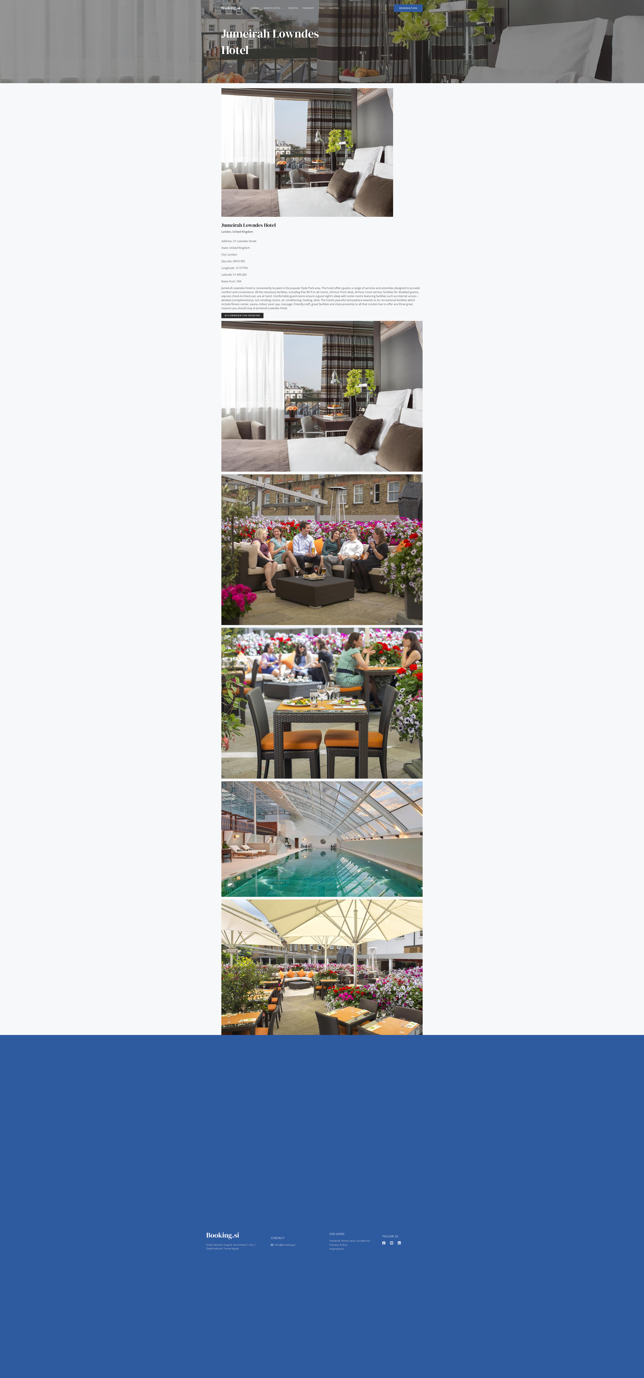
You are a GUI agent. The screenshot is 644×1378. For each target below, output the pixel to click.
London (226, 232)
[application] (281, 8)
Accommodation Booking (242, 315)
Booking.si (230, 8)
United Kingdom (242, 232)
